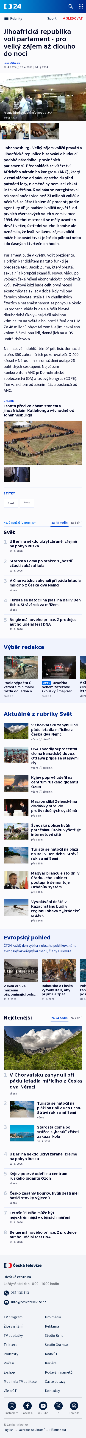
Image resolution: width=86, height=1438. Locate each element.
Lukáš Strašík (12, 63)
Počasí (9, 1363)
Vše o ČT (10, 1390)
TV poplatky (13, 1335)
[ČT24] (12, 6)
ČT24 (27, 503)
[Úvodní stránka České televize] (23, 1265)
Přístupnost (58, 1430)
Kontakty (52, 1390)
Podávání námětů (58, 1372)
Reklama (52, 1326)
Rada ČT (51, 1353)
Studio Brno (54, 1335)
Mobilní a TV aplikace (20, 1381)
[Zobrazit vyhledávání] (71, 6)
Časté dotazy (55, 1381)
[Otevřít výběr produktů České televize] (81, 6)
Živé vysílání (13, 1326)
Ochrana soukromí (31, 1430)
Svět (11, 503)
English (9, 1430)
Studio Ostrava (56, 1344)
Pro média (53, 1317)
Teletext (10, 1344)
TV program (13, 1317)
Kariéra (50, 1363)
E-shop (9, 1372)
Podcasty (11, 1353)
